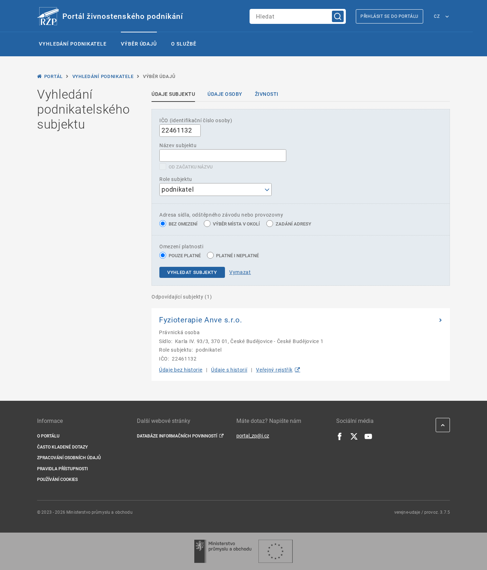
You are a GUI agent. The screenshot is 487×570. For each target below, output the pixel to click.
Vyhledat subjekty (192, 272)
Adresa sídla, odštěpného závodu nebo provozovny (221, 215)
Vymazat (240, 272)
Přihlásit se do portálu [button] (389, 16)
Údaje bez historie (181, 370)
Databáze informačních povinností (177, 436)
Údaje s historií (229, 370)
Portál (53, 76)
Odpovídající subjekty (182, 297)
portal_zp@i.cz (252, 436)
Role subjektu (175, 179)
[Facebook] (339, 438)
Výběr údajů (139, 44)
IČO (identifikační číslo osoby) (195, 120)
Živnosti (266, 94)
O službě (183, 44)
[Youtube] (368, 438)
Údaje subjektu (173, 94)
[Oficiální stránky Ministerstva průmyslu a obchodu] (222, 551)
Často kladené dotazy (62, 447)
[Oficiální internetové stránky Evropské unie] (275, 551)
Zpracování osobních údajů (69, 457)
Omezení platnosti (181, 246)
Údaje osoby (224, 94)
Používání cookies (57, 479)
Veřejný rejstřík (274, 370)
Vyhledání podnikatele (73, 44)
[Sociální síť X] (354, 438)
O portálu (48, 436)
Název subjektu (178, 145)
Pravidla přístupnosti (62, 468)
